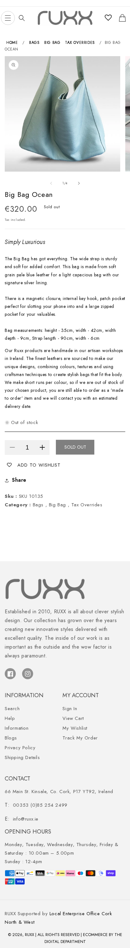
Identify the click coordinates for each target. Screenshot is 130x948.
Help (10, 718)
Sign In (69, 708)
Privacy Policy (20, 747)
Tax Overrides (80, 42)
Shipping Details (22, 757)
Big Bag (52, 42)
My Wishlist (74, 728)
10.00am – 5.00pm (61, 849)
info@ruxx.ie (25, 819)
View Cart (73, 718)
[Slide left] (51, 183)
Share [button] (19, 480)
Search (12, 708)
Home (12, 42)
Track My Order (80, 737)
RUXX (29, 935)
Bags (34, 42)
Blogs (11, 737)
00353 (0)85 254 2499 (40, 805)
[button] (8, 18)
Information (17, 728)
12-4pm (23, 861)
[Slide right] (79, 183)
